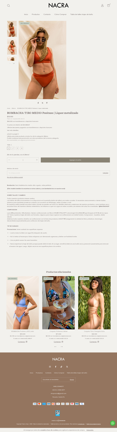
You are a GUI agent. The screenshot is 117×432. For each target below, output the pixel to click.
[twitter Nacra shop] (67, 367)
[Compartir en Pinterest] (47, 103)
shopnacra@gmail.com (58, 393)
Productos (36, 14)
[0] (107, 6)
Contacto (47, 14)
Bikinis (14, 108)
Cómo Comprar (60, 14)
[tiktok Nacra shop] (61, 367)
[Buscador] (9, 6)
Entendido (90, 430)
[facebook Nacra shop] (56, 367)
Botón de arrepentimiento (94, 424)
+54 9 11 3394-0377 (58, 390)
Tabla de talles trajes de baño (81, 14)
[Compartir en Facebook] (38, 103)
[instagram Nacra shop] (50, 367)
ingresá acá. (81, 424)
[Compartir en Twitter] (43, 103)
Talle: (9, 145)
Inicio (26, 14)
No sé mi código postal (15, 177)
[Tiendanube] (58, 421)
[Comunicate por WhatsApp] (112, 423)
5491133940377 (58, 386)
